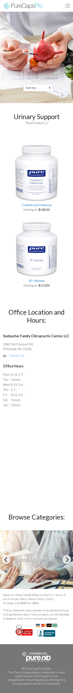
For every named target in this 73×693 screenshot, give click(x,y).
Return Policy (37, 599)
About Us (8, 595)
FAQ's (50, 599)
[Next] (66, 559)
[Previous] (6, 559)
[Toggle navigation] (67, 5)
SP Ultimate (37, 280)
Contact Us (16, 355)
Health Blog (31, 595)
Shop (19, 595)
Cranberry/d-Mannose (37, 205)
